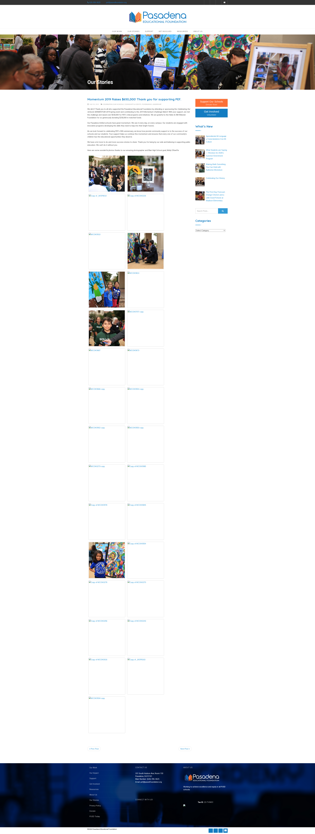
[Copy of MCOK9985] (145, 482)
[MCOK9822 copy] (106, 289)
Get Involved (165, 31)
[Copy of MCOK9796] (106, 173)
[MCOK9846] (145, 251)
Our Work (117, 31)
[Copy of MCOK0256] (106, 637)
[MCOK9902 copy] (106, 444)
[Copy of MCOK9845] (145, 521)
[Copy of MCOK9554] (145, 560)
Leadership (157, 104)
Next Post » (185, 749)
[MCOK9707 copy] (145, 328)
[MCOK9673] (145, 366)
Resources (182, 31)
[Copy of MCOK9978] (106, 521)
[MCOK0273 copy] (106, 482)
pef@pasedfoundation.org (151, 782)
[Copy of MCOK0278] (106, 598)
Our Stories (133, 31)
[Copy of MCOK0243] (145, 637)
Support (149, 31)
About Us (197, 31)
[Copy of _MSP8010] (106, 212)
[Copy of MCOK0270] (145, 598)
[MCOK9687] (106, 366)
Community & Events (133, 104)
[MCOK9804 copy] (106, 328)
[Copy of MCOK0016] (106, 676)
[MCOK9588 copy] (145, 173)
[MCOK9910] (106, 251)
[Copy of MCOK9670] (106, 560)
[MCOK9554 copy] (145, 405)
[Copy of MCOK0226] (145, 212)
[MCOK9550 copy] (145, 444)
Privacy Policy (95, 806)
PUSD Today (94, 816)
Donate (92, 811)
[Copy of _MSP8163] (145, 676)
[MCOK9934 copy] (106, 714)
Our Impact (94, 773)
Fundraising (147, 104)
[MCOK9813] (145, 289)
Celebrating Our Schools (113, 104)
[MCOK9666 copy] (106, 405)
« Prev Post (94, 749)
